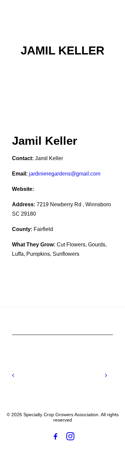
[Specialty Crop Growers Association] (45, 13)
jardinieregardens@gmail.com (64, 174)
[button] (109, 13)
